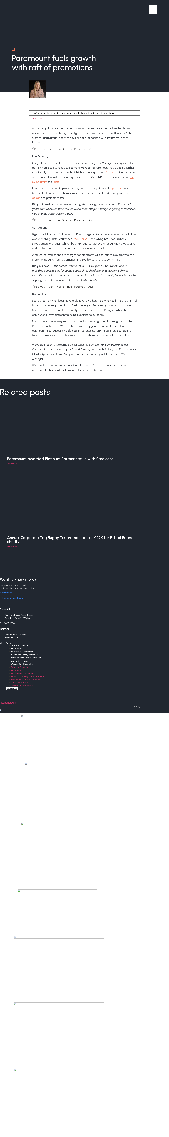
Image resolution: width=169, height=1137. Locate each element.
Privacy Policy (17, 648)
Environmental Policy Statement (26, 658)
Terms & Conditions (20, 645)
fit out (109, 172)
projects (117, 188)
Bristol (56, 182)
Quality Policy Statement (22, 651)
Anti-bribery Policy (19, 661)
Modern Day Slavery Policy (23, 664)
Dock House (80, 239)
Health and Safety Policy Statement (28, 655)
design (36, 198)
